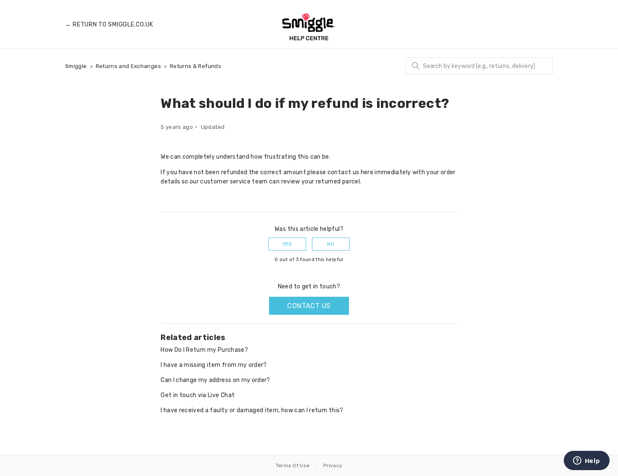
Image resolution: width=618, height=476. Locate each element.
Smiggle (76, 66)
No (330, 244)
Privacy (332, 465)
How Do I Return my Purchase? (204, 349)
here (367, 172)
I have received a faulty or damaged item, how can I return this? (252, 410)
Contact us (308, 306)
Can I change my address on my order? (215, 380)
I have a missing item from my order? (214, 365)
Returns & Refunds (195, 66)
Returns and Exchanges (128, 66)
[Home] (309, 26)
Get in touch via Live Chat (198, 395)
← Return (109, 24)
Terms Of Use (293, 465)
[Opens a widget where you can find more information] (586, 461)
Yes (287, 244)
